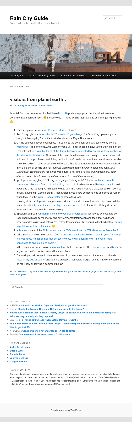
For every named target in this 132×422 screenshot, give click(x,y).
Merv (115, 247)
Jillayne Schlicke (19, 357)
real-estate (109, 271)
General (23, 271)
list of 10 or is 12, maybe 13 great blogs (60, 134)
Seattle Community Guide (42, 75)
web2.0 (13, 274)
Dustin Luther (45, 105)
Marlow (23, 230)
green (70, 271)
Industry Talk (17, 75)
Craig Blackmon (18, 361)
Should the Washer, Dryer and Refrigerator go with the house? (55, 305)
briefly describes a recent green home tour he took (57, 205)
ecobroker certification (74, 213)
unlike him (57, 184)
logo (94, 271)
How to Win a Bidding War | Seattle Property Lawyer (37, 312)
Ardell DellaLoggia (20, 347)
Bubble (39, 271)
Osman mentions (48, 213)
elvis (51, 271)
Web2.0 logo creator (49, 197)
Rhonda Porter (17, 354)
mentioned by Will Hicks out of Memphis (94, 230)
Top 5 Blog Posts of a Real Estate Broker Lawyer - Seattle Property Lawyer (49, 323)
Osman (96, 247)
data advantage (57, 247)
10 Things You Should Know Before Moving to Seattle (49, 319)
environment (60, 271)
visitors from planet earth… (39, 99)
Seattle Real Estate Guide (73, 75)
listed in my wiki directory (30, 259)
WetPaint (21, 146)
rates (100, 271)
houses (78, 271)
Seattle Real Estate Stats (104, 75)
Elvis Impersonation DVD (57, 230)
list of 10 (63, 113)
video (118, 271)
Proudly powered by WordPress (66, 410)
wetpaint (22, 274)
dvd (46, 271)
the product (104, 184)
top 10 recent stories (54, 130)
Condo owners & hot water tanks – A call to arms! (48, 330)
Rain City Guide (29, 18)
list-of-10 (87, 271)
